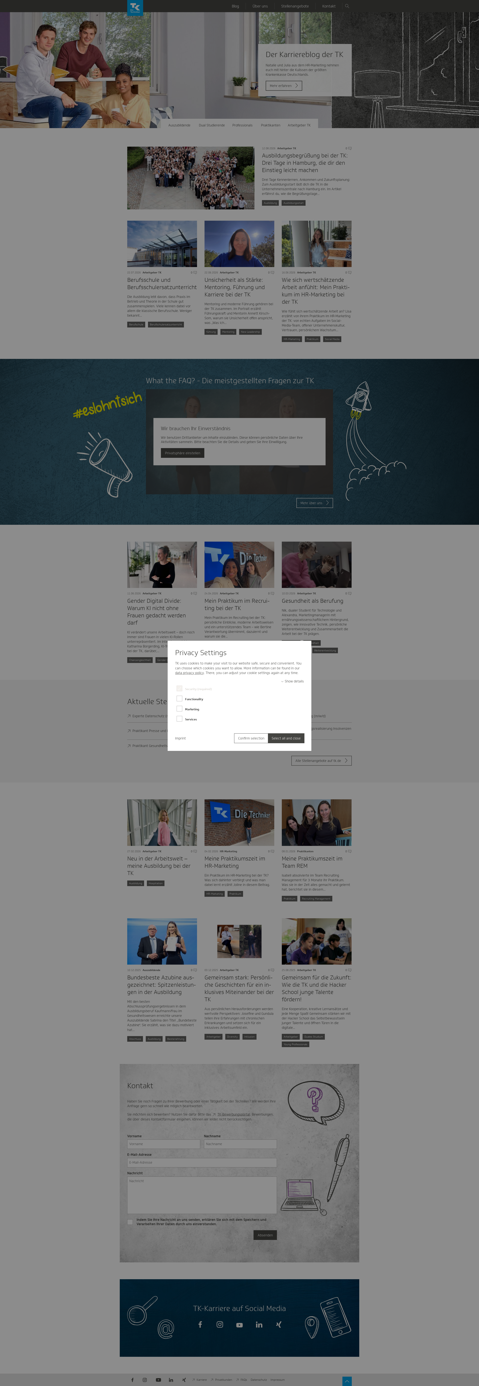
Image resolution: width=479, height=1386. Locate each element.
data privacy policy (189, 673)
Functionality (194, 699)
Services (191, 719)
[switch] (292, 681)
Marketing (192, 709)
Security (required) (198, 689)
